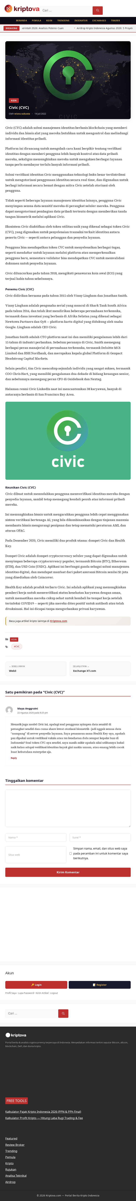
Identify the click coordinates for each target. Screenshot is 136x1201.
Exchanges (99, 20)
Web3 (12, 670)
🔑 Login (36, 984)
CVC (17, 646)
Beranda (21, 20)
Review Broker (15, 1145)
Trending (63, 20)
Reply (14, 758)
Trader (115, 20)
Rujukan (10, 1169)
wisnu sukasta (22, 113)
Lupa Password (26, 993)
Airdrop (10, 1182)
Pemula (36, 20)
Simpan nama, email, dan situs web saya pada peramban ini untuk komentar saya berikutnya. (100, 853)
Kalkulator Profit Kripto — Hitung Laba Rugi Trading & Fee (44, 1118)
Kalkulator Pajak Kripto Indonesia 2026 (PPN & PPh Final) (43, 1112)
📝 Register (100, 984)
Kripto (9, 1163)
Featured (11, 1138)
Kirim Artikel (42, 993)
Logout (54, 993)
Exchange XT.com (84, 670)
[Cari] (98, 10)
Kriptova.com (58, 621)
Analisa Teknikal (16, 1176)
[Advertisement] (68, 927)
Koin (49, 20)
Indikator (81, 20)
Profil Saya (10, 993)
